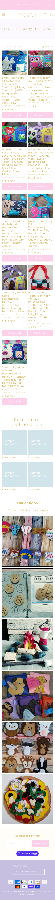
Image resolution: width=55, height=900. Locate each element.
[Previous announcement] (5, 5)
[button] (3, 14)
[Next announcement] (50, 5)
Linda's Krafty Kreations (22, 892)
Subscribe (41, 843)
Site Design (41, 892)
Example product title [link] (12, 442)
